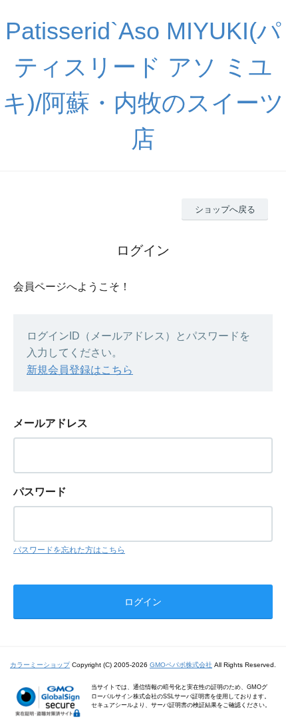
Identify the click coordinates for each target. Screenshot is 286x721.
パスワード (40, 491)
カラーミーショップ (40, 664)
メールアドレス (50, 423)
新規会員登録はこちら (80, 369)
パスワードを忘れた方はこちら (69, 550)
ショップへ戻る (225, 209)
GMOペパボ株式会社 (181, 664)
